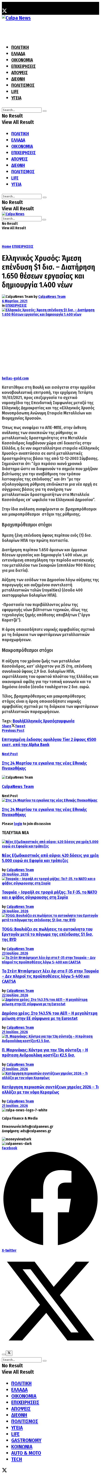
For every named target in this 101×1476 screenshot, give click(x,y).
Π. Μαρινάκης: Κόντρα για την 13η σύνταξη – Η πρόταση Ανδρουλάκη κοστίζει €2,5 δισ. (45, 1052)
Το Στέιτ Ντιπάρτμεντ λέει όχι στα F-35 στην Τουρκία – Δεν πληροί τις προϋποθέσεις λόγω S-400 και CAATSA (50, 976)
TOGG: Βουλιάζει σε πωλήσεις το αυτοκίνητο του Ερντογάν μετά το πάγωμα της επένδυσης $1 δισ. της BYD (47, 934)
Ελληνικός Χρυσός (40, 721)
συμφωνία (65, 721)
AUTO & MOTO (26, 1453)
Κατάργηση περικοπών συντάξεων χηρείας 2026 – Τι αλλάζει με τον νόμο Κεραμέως (50, 1089)
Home (6, 246)
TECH (16, 1459)
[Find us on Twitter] (4, 11)
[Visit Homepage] (16, 18)
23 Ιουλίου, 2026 (15, 953)
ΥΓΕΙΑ (16, 98)
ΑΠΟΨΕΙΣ (19, 72)
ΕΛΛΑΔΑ (18, 53)
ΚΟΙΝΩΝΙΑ (21, 1446)
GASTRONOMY (26, 1440)
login (18, 823)
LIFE (15, 91)
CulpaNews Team (52, 296)
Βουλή (18, 721)
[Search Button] (45, 111)
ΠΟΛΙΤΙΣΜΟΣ (23, 85)
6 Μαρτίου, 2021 (14, 301)
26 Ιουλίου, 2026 (15, 874)
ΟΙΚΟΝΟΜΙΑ (22, 60)
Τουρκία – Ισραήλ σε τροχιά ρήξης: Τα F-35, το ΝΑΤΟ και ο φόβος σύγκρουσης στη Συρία (49, 895)
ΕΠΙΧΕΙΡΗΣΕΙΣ (23, 66)
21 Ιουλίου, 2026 (15, 1032)
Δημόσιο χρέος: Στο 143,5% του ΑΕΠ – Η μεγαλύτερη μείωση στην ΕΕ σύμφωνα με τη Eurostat (49, 1016)
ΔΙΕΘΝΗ (18, 79)
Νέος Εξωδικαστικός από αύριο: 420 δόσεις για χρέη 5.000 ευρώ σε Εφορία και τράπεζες (50, 858)
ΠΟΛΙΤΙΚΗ (20, 47)
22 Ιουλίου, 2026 (15, 995)
